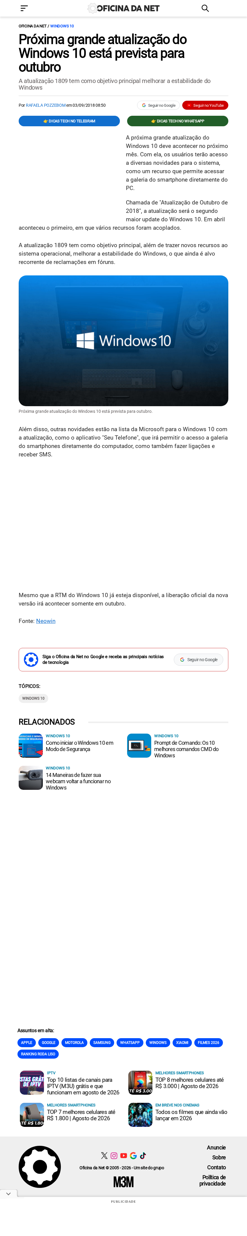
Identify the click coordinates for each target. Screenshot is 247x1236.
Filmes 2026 (208, 1043)
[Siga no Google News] (133, 1155)
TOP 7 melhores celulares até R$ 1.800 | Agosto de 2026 (81, 1115)
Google (48, 1043)
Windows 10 (61, 26)
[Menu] (33, 9)
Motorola (74, 1043)
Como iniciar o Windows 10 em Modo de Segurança (79, 746)
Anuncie (216, 1147)
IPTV (51, 1073)
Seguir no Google (162, 105)
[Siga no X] (104, 1155)
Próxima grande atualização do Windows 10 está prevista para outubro (102, 53)
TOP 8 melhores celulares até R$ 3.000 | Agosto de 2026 (189, 1083)
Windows (158, 1043)
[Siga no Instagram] (114, 1155)
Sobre (219, 1157)
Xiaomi (182, 1043)
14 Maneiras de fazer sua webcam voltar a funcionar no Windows (78, 781)
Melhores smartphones (179, 1073)
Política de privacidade (212, 1180)
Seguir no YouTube (208, 105)
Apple (26, 1043)
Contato (216, 1167)
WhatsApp (130, 1043)
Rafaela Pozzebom (46, 105)
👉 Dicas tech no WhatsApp (177, 121)
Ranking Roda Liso (38, 1054)
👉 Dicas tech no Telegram (69, 121)
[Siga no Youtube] (123, 1155)
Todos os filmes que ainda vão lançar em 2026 (191, 1115)
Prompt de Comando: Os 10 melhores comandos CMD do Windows (186, 749)
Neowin (45, 621)
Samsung (102, 1043)
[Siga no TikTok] (143, 1155)
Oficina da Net (32, 26)
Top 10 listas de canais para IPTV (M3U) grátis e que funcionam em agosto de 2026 (83, 1086)
